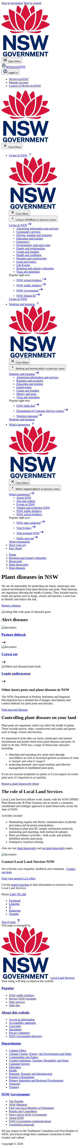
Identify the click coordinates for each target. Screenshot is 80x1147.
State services (17, 1002)
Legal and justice (26, 261)
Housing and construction (31, 258)
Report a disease (11, 605)
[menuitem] (18, 79)
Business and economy (29, 380)
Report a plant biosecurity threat (20, 783)
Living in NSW (20, 225)
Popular (7, 988)
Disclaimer (15, 1029)
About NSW (23, 497)
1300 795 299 (18, 894)
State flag (14, 1005)
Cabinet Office (17, 1050)
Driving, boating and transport (34, 235)
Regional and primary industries (35, 268)
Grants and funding (27, 251)
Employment (23, 387)
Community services (28, 231)
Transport (14, 1083)
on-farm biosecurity (53, 848)
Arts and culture (25, 501)
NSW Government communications (30, 1121)
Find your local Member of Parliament (31, 1108)
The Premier (16, 1101)
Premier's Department (21, 1077)
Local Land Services (62, 977)
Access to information (22, 1019)
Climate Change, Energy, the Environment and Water (40, 1053)
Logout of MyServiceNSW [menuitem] (25, 85)
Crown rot (9, 654)
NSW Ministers (18, 1104)
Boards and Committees (23, 1111)
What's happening (21, 494)
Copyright (15, 1026)
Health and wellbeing (28, 255)
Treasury (14, 1087)
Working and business (24, 374)
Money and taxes (26, 394)
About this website (15, 1012)
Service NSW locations (22, 998)
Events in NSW (25, 504)
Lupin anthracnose (16, 673)
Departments (11, 1043)
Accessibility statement (22, 1022)
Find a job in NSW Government (28, 1114)
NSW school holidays (29, 514)
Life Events (23, 265)
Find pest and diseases (14, 709)
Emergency (23, 241)
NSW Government (15, 1094)
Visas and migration (28, 271)
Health (13, 1070)
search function (20, 884)
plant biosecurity (26, 848)
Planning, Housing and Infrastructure (30, 1073)
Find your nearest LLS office (18, 878)
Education (15, 1067)
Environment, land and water (33, 245)
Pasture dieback (13, 634)
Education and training (29, 238)
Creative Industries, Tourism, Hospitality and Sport (38, 1060)
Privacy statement (19, 1032)
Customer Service (19, 1063)
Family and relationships (30, 248)
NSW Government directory (25, 1036)
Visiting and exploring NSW (33, 507)
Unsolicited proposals (21, 1124)
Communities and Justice (23, 1057)
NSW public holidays (29, 511)
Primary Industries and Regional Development (36, 1080)
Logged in (12, 72)
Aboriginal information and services (37, 228)
